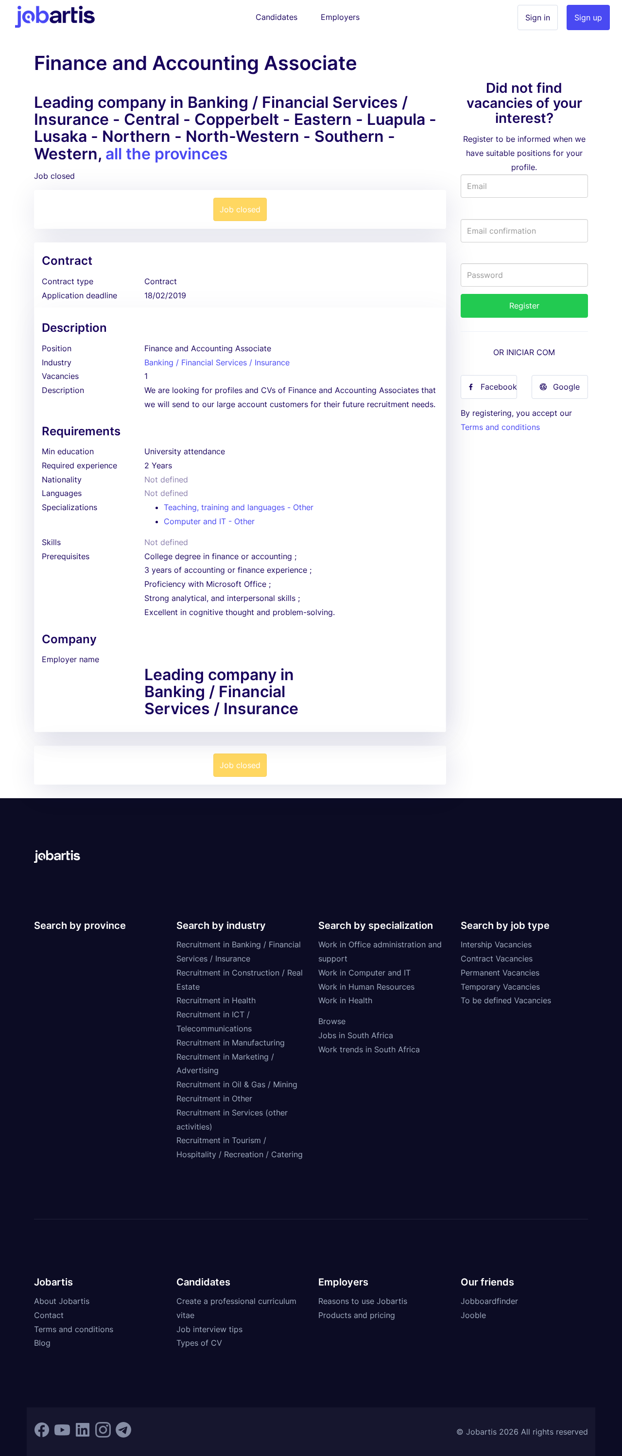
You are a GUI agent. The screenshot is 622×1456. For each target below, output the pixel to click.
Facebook (499, 387)
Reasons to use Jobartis (362, 1301)
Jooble (473, 1315)
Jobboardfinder (489, 1301)
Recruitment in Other (214, 1098)
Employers (340, 17)
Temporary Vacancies (500, 987)
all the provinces (166, 153)
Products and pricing (356, 1315)
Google (566, 387)
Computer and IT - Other (209, 521)
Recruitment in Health (216, 1000)
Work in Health (345, 1000)
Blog (42, 1343)
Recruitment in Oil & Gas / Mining (236, 1084)
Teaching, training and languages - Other (238, 507)
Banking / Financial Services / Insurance (217, 362)
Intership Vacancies (496, 944)
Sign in (537, 17)
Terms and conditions (500, 427)
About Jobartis (61, 1301)
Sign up (588, 17)
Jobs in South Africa (355, 1035)
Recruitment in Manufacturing (230, 1042)
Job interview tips (209, 1329)
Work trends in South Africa (369, 1049)
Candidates (276, 17)
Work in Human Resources (366, 987)
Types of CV (199, 1343)
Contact (49, 1315)
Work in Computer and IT (364, 972)
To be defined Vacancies (506, 1000)
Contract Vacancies (497, 958)
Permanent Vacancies (500, 972)
